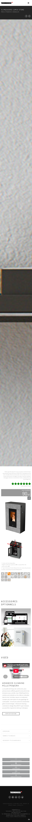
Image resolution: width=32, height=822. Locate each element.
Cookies (11, 816)
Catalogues (7, 803)
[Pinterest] (16, 797)
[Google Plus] (29, 16)
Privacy (7, 816)
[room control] (16, 637)
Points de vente (21, 803)
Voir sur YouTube (10, 713)
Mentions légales (16, 805)
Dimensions (6, 731)
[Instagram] (13, 797)
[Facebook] (26, 16)
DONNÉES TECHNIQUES (9, 735)
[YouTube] (22, 797)
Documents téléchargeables (12, 740)
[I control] (16, 618)
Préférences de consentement (20, 816)
